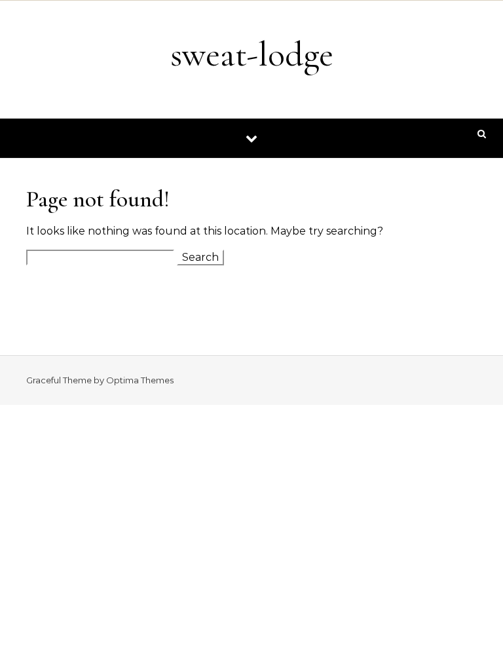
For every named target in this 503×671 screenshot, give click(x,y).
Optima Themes (140, 380)
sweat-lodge (251, 54)
